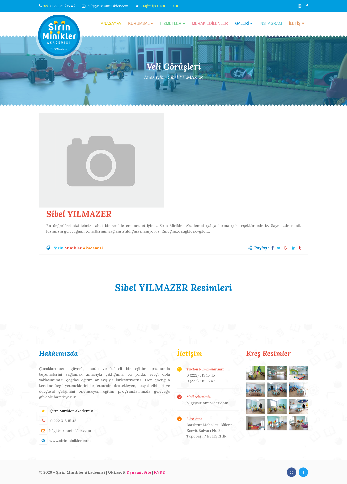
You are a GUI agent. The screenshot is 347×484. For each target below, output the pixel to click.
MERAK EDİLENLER (210, 23)
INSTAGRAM (270, 23)
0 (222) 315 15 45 (200, 375)
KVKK (159, 472)
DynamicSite (139, 472)
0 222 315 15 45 (62, 6)
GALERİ (242, 23)
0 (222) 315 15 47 (200, 380)
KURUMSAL (139, 23)
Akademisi (93, 248)
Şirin (58, 248)
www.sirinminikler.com (70, 440)
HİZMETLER (171, 23)
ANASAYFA (111, 23)
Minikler (73, 248)
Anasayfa (154, 77)
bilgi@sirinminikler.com (108, 6)
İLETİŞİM (297, 23)
